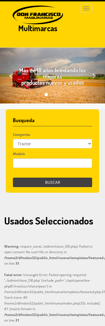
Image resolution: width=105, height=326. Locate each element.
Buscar (52, 182)
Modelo (19, 153)
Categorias (21, 134)
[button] (11, 75)
